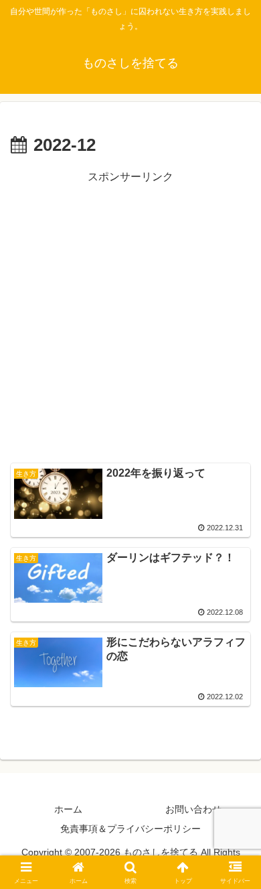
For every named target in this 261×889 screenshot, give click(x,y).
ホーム (68, 809)
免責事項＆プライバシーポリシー (130, 828)
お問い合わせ (193, 809)
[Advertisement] (130, 318)
